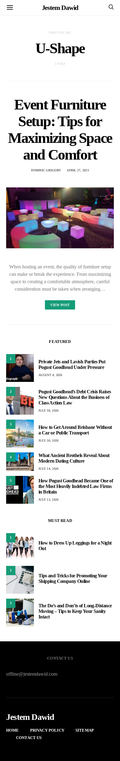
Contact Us (29, 737)
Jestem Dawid (60, 7)
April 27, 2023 (78, 170)
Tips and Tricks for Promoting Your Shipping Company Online (72, 578)
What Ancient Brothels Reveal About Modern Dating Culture (74, 458)
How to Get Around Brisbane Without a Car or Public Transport (75, 430)
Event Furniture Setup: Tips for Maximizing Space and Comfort (60, 129)
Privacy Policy (47, 730)
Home (12, 730)
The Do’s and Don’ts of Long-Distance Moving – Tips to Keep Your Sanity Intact (75, 611)
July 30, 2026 (48, 410)
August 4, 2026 (50, 375)
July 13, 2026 (48, 499)
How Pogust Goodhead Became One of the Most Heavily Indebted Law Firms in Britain (75, 486)
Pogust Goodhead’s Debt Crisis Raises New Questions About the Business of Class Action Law (74, 397)
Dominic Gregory (46, 170)
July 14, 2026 (48, 468)
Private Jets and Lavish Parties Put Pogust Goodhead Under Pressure (71, 364)
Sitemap (84, 730)
